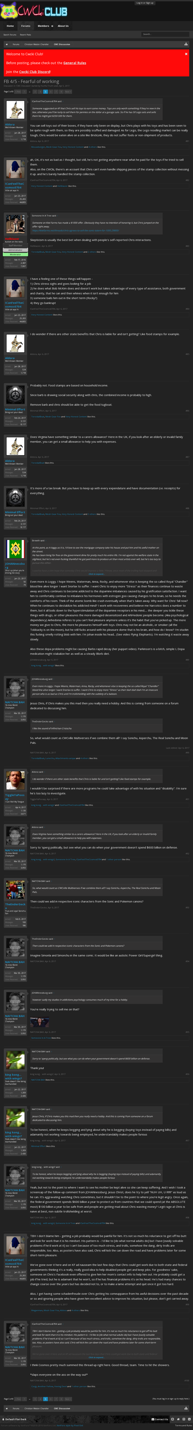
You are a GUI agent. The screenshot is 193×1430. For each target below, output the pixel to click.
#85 (187, 354)
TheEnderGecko (15, 906)
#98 (187, 1217)
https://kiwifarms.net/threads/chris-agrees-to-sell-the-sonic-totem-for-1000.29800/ (75, 230)
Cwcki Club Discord (34, 71)
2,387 (23, 263)
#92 (187, 853)
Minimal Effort (15, 409)
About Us (63, 26)
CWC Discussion (23, 86)
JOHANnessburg (15, 565)
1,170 (23, 716)
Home (10, 26)
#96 (187, 1074)
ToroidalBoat (37, 251)
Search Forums (9, 34)
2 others (92, 251)
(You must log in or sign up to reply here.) (171, 1398)
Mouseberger (38, 146)
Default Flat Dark (15, 1419)
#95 (187, 1032)
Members (43, 26)
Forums (25, 26)
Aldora (10, 124)
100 (24, 922)
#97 (187, 1140)
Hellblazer (62, 186)
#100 (187, 1380)
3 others (92, 514)
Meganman (37, 1310)
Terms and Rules (183, 1425)
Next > (68, 91)
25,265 (23, 199)
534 (24, 136)
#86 (187, 410)
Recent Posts (25, 34)
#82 (187, 180)
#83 (187, 246)
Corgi (34, 1386)
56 (25, 581)
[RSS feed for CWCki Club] (189, 1419)
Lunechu (49, 758)
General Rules (74, 63)
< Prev (18, 91)
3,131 (23, 421)
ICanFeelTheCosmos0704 (14, 185)
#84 (187, 309)
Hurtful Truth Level (49, 86)
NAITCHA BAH (15, 702)
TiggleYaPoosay (15, 797)
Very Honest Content (73, 146)
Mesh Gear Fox (53, 146)
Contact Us (161, 1419)
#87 (187, 457)
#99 (187, 1304)
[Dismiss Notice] (186, 53)
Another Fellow (45, 1386)
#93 (187, 907)
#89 (187, 659)
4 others (93, 146)
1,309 (23, 1092)
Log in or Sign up (145, 2)
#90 (187, 752)
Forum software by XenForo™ (28, 1425)
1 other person (113, 859)
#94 (187, 961)
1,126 (23, 810)
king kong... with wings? (42, 665)
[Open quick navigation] (186, 44)
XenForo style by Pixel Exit (70, 1425)
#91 (187, 799)
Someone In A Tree (65, 859)
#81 (187, 141)
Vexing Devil (60, 1386)
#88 (187, 508)
